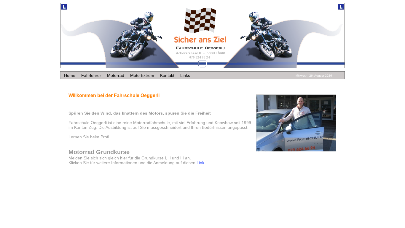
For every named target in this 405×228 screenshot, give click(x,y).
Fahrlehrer (91, 75)
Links (185, 75)
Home (69, 75)
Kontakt (167, 75)
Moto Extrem (142, 75)
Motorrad (115, 75)
